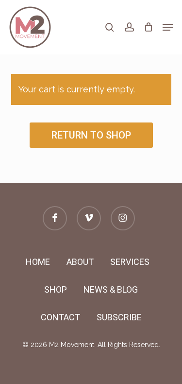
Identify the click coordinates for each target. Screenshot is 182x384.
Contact (60, 317)
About (80, 262)
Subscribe (119, 317)
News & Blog (110, 289)
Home (38, 262)
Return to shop (91, 135)
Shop (55, 289)
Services (129, 262)
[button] (168, 27)
